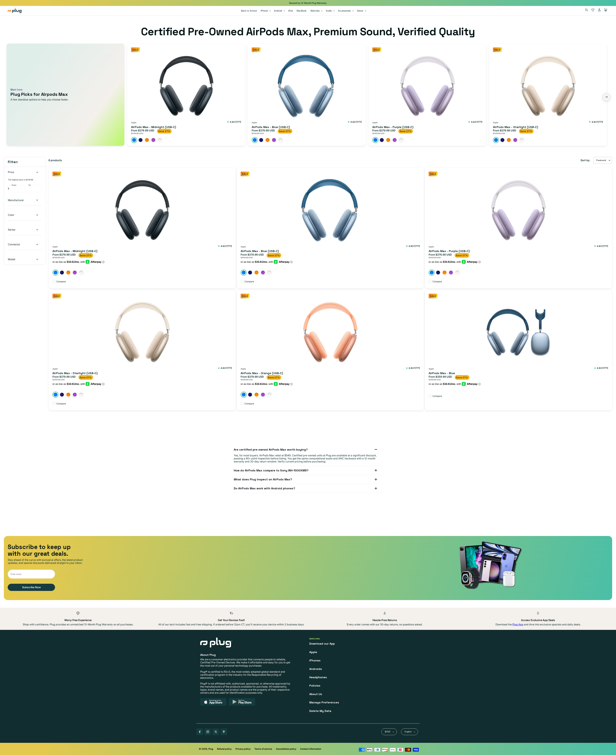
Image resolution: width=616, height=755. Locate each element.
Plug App (517, 624)
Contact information (310, 748)
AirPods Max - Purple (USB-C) (392, 127)
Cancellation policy (286, 748)
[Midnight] (140, 140)
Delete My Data (320, 711)
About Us (315, 694)
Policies (314, 685)
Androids (315, 669)
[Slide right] (606, 97)
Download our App (322, 643)
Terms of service (263, 748)
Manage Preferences (324, 702)
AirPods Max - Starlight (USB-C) (515, 127)
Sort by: (585, 160)
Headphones (318, 677)
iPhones (315, 660)
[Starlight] (160, 140)
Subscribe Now (31, 587)
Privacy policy (243, 748)
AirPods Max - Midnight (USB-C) (153, 127)
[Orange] (147, 140)
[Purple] (153, 140)
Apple (313, 652)
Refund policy (224, 748)
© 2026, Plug (206, 748)
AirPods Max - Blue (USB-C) (271, 127)
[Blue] (134, 140)
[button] (265, 10)
